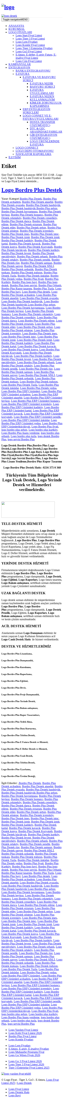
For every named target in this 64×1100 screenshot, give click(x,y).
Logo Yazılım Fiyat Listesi (23, 1029)
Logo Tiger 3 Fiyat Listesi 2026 (26, 1064)
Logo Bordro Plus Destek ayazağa (39, 298)
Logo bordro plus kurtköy (43, 429)
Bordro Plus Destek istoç (45, 234)
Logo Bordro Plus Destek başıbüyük (21, 301)
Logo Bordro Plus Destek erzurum (31, 322)
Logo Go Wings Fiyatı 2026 (24, 1055)
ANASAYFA (16, 25)
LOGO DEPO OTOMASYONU (35, 150)
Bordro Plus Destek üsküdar (33, 275)
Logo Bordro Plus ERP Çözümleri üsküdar (25, 420)
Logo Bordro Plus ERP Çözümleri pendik (37, 416)
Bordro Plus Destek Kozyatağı (35, 246)
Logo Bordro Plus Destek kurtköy (33, 355)
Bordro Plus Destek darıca (16, 221)
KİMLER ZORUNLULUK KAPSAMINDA (46, 104)
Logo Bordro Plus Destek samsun (30, 370)
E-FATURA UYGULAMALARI (42, 91)
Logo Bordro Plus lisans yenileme (20, 432)
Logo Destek (24, 1082)
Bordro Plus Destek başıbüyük (43, 205)
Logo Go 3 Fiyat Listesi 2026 (25, 1061)
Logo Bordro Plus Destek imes (39, 333)
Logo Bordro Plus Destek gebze (35, 327)
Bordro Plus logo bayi (24, 282)
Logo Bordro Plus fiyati (44, 426)
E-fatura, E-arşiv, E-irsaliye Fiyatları (29, 1048)
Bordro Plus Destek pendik (35, 259)
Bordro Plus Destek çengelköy (40, 217)
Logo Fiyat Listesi (19, 1089)
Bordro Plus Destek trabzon (26, 272)
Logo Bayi (15, 1095)
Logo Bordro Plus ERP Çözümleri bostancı (35, 400)
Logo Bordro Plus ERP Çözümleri (20, 391)
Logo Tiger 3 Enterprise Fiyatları (34, 48)
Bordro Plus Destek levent (16, 253)
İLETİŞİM (15, 157)
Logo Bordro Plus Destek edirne (36, 320)
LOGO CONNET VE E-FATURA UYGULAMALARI (40, 117)
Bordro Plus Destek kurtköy (43, 250)
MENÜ (15, 19)
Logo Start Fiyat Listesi (29, 35)
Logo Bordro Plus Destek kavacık (37, 346)
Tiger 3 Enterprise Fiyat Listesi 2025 (29, 1067)
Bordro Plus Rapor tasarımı (16, 288)
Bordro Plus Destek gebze (31, 227)
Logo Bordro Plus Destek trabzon (39, 381)
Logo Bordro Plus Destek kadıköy (30, 341)
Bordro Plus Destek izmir (15, 237)
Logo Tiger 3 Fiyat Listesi (30, 38)
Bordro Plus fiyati (34, 278)
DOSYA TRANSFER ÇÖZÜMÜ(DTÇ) (42, 124)
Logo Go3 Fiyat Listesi (29, 51)
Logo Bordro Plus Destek (31, 190)
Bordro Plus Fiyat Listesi (22, 1036)
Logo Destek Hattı (19, 1092)
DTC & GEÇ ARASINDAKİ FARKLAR (46, 130)
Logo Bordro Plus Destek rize (36, 368)
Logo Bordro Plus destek (36, 291)
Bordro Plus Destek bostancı (27, 214)
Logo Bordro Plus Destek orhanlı (35, 362)
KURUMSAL (17, 28)
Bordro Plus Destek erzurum (26, 224)
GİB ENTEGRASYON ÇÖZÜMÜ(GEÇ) (43, 136)
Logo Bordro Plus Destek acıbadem (29, 293)
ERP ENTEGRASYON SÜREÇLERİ (36, 111)
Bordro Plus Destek (31, 198)
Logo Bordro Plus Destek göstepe (30, 329)
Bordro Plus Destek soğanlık (17, 269)
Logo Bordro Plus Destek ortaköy (31, 364)
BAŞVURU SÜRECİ (42, 86)
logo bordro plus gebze (14, 429)
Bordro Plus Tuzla (43, 288)
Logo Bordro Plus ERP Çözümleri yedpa (29, 422)
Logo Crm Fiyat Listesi (29, 61)
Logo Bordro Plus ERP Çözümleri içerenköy (26, 404)
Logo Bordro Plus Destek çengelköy (30, 316)
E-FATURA (23, 73)
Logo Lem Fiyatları (27, 41)
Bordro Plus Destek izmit (45, 237)
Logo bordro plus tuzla (23, 436)
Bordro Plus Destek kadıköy (17, 240)
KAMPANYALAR (20, 64)
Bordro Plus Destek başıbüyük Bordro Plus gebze (29, 208)
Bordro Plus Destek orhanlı (32, 256)
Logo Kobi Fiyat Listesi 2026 (25, 1033)
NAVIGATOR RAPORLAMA (33, 154)
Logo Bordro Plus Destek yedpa (38, 388)
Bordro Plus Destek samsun (36, 262)
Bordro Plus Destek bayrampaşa (19, 211)
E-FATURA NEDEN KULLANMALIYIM (42, 98)
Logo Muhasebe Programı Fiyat (26, 1051)
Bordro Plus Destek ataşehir (37, 201)
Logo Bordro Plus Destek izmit (34, 339)
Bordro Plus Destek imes (15, 234)
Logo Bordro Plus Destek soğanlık (31, 377)
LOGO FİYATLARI (20, 32)
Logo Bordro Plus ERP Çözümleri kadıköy (30, 406)
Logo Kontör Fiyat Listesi (30, 45)
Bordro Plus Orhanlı (49, 285)
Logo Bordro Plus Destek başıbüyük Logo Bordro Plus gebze (30, 303)
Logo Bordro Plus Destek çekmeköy (32, 314)
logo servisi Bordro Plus (21, 439)
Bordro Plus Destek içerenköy (37, 230)
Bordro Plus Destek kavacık (25, 243)
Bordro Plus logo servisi (23, 285)
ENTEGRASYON (19, 67)
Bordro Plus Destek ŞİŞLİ (39, 266)
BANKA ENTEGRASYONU (33, 70)
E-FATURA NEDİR (41, 83)
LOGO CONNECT (27, 147)
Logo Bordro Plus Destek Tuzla (19, 384)
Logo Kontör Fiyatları (21, 1039)
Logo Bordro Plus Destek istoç (18, 336)
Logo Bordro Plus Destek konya (19, 349)
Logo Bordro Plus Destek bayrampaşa (22, 307)
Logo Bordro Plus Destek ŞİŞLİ (37, 375)
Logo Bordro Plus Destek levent (30, 357)
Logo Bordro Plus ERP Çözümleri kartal (30, 409)
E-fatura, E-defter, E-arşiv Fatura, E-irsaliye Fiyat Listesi (36, 56)
